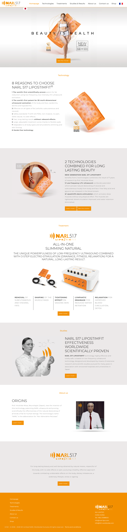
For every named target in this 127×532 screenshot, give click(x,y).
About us (92, 4)
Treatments (62, 4)
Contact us (104, 4)
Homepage (34, 4)
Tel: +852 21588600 (102, 518)
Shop (114, 4)
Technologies (48, 4)
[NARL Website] (11, 3)
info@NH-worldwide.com (104, 523)
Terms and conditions (73, 527)
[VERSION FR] (121, 4)
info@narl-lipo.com (102, 520)
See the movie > (64, 61)
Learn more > (71, 208)
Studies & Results (77, 4)
